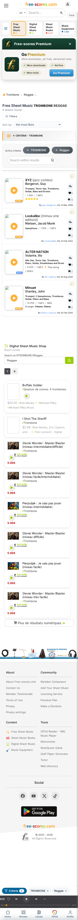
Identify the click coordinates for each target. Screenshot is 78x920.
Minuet (35, 289)
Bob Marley (26, 402)
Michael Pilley (47, 402)
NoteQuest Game (51, 747)
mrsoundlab (50, 241)
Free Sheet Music (22, 731)
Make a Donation (51, 706)
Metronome (48, 741)
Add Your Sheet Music (55, 687)
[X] (44, 796)
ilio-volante (50, 277)
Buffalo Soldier (32, 385)
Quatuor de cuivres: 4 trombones (44, 389)
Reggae (64, 150)
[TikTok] (55, 796)
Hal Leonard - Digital (48, 432)
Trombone (29, 422)
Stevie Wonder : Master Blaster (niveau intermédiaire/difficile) (43, 445)
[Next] (36, 899)
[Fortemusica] (25, 837)
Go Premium (61, 73)
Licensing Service (51, 694)
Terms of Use (14, 700)
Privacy (10, 706)
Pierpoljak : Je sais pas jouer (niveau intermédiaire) (41, 505)
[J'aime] (8, 899)
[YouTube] (33, 796)
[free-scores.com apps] (6, 28)
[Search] (52, 160)
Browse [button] (23, 916)
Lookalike (42, 219)
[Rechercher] (61, 13)
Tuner (44, 759)
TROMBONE (38, 150)
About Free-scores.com (21, 681)
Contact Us (13, 687)
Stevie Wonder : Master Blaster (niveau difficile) (43, 535)
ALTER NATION (37, 253)
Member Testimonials (19, 694)
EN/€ (72, 15)
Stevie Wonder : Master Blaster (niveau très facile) (43, 595)
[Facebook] (23, 796)
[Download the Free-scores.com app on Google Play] (39, 811)
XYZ (39, 182)
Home (8, 916)
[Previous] (16, 899)
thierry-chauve (48, 312)
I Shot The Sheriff (34, 419)
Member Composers (53, 681)
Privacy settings (16, 712)
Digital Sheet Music (23, 743)
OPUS (55, 916)
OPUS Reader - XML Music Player (53, 733)
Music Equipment (22, 749)
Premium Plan (49, 700)
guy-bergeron (49, 205)
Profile (70, 916)
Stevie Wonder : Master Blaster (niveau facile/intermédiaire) (43, 475)
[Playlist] (44, 899)
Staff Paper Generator (54, 753)
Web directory (49, 766)
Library (39, 916)
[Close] (70, 44)
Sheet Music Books (23, 737)
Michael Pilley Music (20, 407)
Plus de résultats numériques (41, 623)
